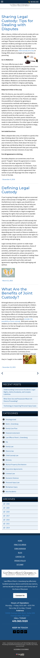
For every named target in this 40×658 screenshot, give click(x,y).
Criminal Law (10, 473)
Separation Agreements (14, 469)
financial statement (13, 433)
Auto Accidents (11, 491)
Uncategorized (11, 419)
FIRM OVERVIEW (20, 549)
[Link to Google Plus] (25, 631)
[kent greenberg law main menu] (2, 1)
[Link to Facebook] (14, 631)
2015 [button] (8, 524)
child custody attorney (26, 51)
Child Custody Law (12, 455)
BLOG (20, 553)
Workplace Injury (11, 487)
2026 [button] (8, 504)
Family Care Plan (11, 428)
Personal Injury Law (12, 482)
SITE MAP (20, 564)
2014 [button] (8, 528)
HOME (20, 541)
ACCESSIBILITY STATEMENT (21, 649)
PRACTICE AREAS (20, 545)
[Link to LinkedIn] (21, 631)
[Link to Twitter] (18, 631)
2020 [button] (8, 512)
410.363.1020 (34, 2)
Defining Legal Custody (15, 190)
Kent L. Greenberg (12, 424)
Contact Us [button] (20, 595)
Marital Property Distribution (16, 464)
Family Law (9, 446)
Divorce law (10, 451)
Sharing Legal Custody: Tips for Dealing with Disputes (17, 22)
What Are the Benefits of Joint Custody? (17, 293)
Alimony (8, 460)
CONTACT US (20, 557)
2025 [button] (8, 508)
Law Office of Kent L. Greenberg (17, 437)
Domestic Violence (12, 478)
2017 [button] (8, 516)
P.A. (7, 442)
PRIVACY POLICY (20, 561)
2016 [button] (8, 520)
